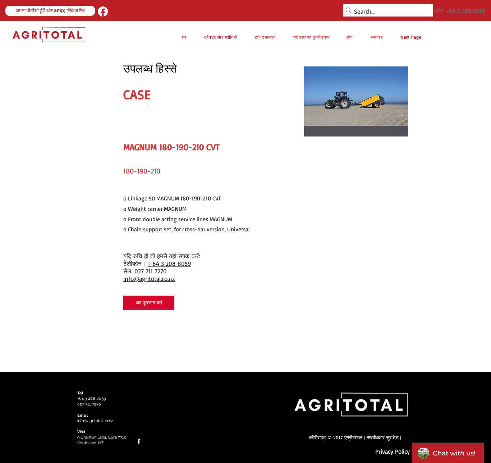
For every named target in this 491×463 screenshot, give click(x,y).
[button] (310, 37)
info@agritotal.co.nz (149, 278)
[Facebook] (103, 11)
